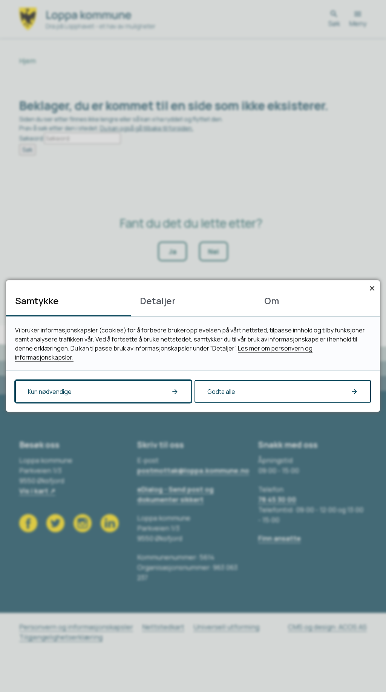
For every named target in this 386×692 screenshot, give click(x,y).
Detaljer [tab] (158, 300)
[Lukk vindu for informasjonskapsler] (371, 288)
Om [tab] (271, 300)
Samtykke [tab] (37, 300)
